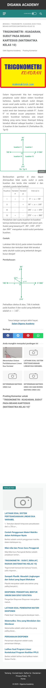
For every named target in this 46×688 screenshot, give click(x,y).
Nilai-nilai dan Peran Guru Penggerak (22, 548)
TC (29, 676)
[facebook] (8, 335)
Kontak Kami (17, 673)
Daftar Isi (28, 673)
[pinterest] (28, 335)
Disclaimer (36, 673)
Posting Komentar (30, 51)
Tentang (8, 673)
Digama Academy (23, 5)
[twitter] (18, 335)
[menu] (4, 13)
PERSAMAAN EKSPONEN (16, 636)
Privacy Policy (21, 676)
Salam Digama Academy (23, 323)
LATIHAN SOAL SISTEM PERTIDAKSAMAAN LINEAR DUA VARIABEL (20, 516)
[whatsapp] (38, 335)
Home (23, 679)
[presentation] (27, 104)
